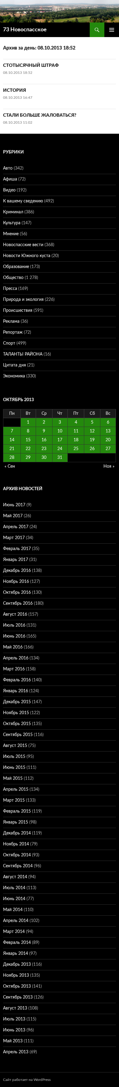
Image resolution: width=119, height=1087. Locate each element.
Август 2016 (15, 614)
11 (76, 431)
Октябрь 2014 (17, 855)
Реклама (11, 321)
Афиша (10, 179)
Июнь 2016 (14, 636)
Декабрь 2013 (17, 964)
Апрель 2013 (15, 1052)
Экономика (14, 376)
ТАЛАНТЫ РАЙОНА (22, 354)
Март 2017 (14, 538)
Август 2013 (15, 1008)
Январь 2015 (15, 822)
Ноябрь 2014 (16, 844)
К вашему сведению (23, 201)
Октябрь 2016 (17, 592)
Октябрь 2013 (17, 986)
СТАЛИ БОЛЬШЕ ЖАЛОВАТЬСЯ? (39, 115)
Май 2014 (13, 910)
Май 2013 (13, 1041)
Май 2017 (13, 516)
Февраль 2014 (17, 943)
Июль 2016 (14, 625)
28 (11, 458)
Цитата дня (14, 365)
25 (76, 449)
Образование (16, 267)
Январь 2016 (15, 691)
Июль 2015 (14, 757)
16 (43, 440)
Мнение (11, 234)
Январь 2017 (15, 560)
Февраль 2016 (17, 680)
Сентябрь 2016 (18, 603)
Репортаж (13, 332)
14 (11, 440)
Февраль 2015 (17, 811)
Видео (9, 190)
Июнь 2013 (14, 1030)
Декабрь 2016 (17, 571)
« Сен (10, 466)
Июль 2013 (14, 1019)
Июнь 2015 (14, 767)
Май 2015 (13, 778)
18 (76, 440)
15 (28, 440)
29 (28, 458)
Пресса (10, 289)
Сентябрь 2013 (18, 997)
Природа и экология (23, 300)
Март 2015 (14, 800)
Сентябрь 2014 (18, 866)
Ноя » (108, 466)
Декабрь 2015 (17, 702)
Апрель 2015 (15, 789)
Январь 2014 (15, 953)
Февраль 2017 (17, 549)
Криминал (13, 212)
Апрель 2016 (15, 658)
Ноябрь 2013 (16, 975)
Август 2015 (15, 746)
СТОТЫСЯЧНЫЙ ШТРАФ (31, 65)
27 (108, 449)
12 (92, 431)
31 (59, 458)
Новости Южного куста (26, 256)
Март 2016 (14, 669)
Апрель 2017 (15, 527)
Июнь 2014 (14, 899)
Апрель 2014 (15, 921)
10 (59, 431)
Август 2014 (15, 877)
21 (11, 449)
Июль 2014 (14, 888)
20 (108, 440)
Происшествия (17, 310)
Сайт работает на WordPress (27, 1080)
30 (43, 458)
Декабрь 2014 (17, 833)
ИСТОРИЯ (14, 90)
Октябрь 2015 (17, 724)
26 (92, 449)
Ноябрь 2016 (16, 582)
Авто (8, 168)
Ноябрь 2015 (16, 713)
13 (108, 431)
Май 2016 (13, 647)
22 (28, 449)
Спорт (9, 343)
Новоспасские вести (23, 245)
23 (43, 449)
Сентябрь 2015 (18, 735)
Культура (11, 223)
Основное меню (111, 29)
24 (59, 449)
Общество (13, 278)
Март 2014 (14, 932)
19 (92, 440)
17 (59, 440)
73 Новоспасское (25, 30)
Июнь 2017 (14, 505)
